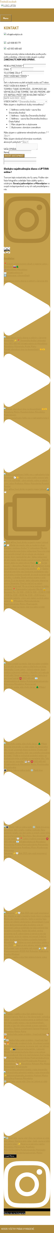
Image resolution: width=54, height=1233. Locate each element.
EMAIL (7, 69)
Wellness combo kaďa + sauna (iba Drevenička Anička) (25, 111)
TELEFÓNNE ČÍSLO (13, 72)
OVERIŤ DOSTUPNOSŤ (14, 155)
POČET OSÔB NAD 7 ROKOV (16, 76)
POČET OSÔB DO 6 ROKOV (15, 85)
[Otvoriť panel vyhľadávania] (3, 11)
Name (6, 152)
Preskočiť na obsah (8, 1)
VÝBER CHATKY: (11, 101)
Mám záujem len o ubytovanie (24, 124)
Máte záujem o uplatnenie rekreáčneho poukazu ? (26, 132)
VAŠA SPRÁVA (10, 149)
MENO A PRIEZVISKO (13, 65)
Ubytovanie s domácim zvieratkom (26, 127)
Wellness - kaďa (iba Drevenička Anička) (28, 115)
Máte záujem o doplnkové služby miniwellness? (24, 104)
